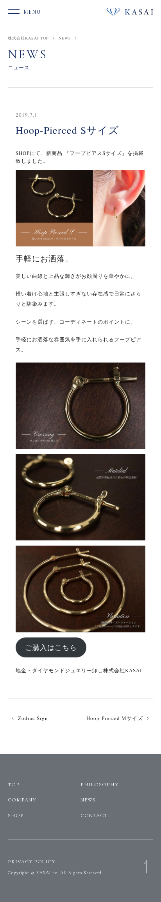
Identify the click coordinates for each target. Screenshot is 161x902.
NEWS (65, 38)
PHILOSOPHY (99, 784)
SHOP (16, 815)
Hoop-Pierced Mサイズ (114, 718)
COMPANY (22, 800)
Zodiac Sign (33, 718)
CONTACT (93, 815)
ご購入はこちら (51, 647)
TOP (14, 784)
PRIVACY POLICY (31, 862)
